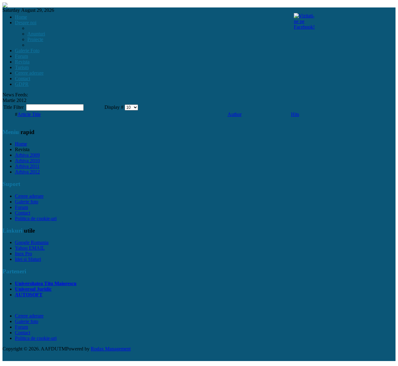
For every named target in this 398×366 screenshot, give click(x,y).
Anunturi (36, 33)
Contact (22, 78)
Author (235, 114)
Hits (295, 114)
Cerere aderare (29, 73)
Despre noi (25, 22)
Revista (22, 61)
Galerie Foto (27, 50)
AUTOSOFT (29, 294)
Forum (21, 56)
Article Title (29, 114)
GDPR (22, 84)
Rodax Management (111, 348)
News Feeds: (15, 94)
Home (21, 17)
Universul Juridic (33, 289)
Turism (22, 67)
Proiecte (35, 39)
